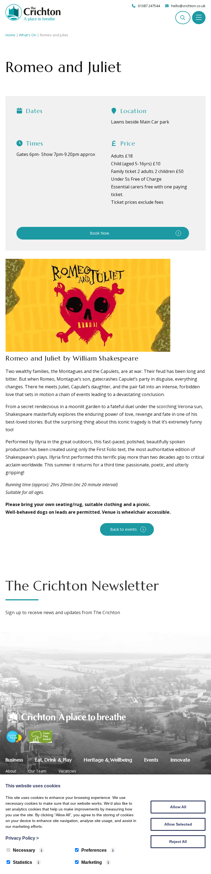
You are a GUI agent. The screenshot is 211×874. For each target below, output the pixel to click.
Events (151, 760)
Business (14, 760)
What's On (27, 34)
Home (10, 34)
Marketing (91, 862)
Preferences (94, 850)
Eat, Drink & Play (53, 760)
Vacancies (67, 771)
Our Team (37, 771)
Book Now (99, 233)
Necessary (24, 850)
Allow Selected (178, 824)
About (10, 771)
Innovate (180, 760)
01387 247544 (149, 5)
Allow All (178, 807)
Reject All (178, 841)
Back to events (123, 529)
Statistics (22, 862)
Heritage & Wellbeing (108, 760)
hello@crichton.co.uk (188, 5)
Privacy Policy (22, 838)
